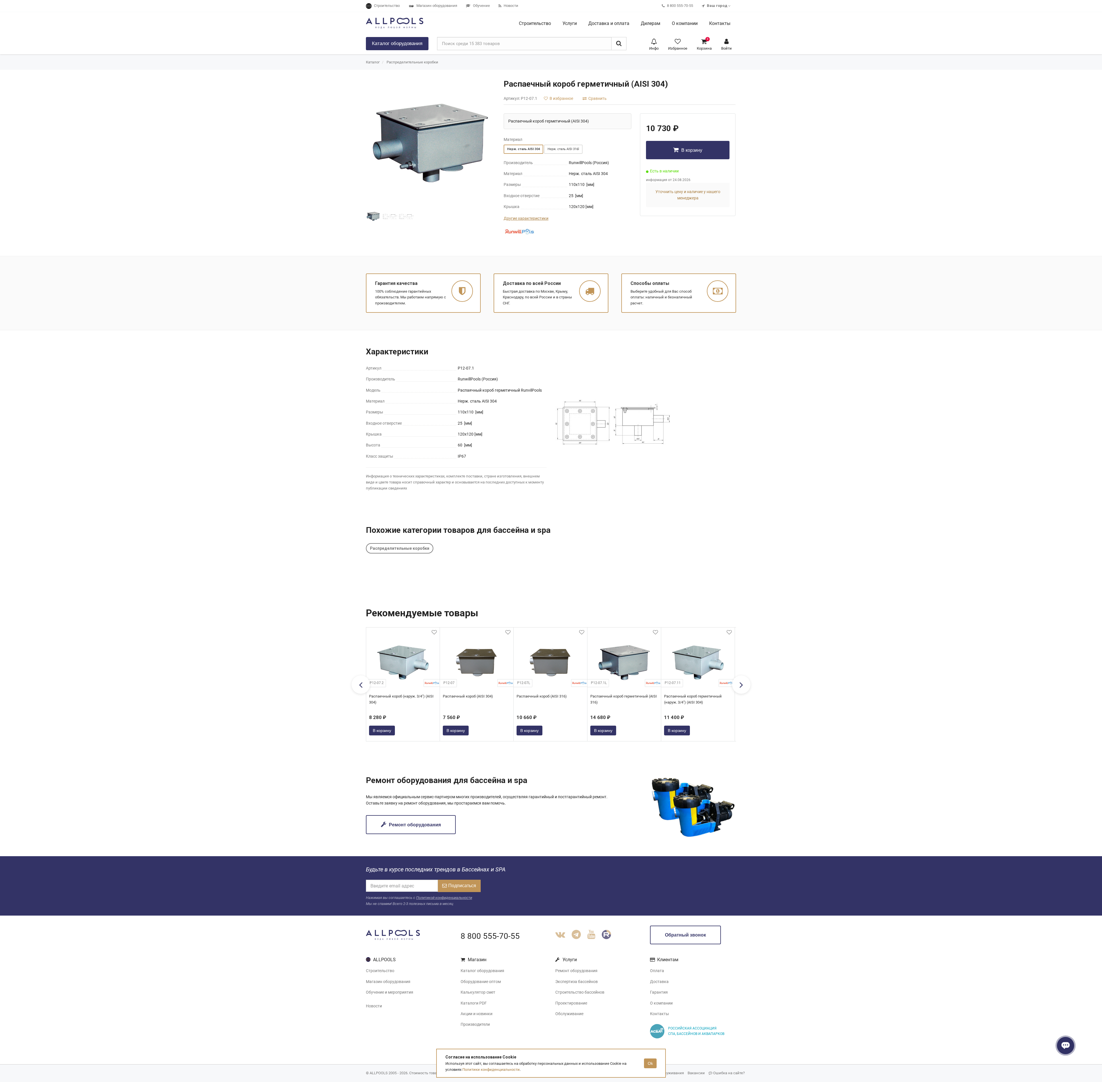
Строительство (380, 970)
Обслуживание (569, 1013)
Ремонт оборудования (414, 824)
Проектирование (571, 1003)
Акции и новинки (476, 1013)
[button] (654, 43)
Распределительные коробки (412, 62)
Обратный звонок (685, 935)
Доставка (659, 981)
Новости (374, 1006)
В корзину (691, 150)
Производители (475, 1024)
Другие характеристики (526, 218)
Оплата (657, 970)
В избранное (561, 98)
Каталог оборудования (482, 970)
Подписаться (462, 885)
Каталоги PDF (474, 1003)
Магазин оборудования (388, 981)
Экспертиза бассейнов (576, 981)
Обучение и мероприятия (389, 992)
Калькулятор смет (478, 992)
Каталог (397, 43)
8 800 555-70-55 (490, 936)
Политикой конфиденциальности (444, 897)
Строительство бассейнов (579, 992)
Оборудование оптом (481, 981)
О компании (661, 1003)
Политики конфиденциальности (491, 1069)
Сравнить (597, 98)
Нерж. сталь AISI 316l (563, 149)
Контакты (659, 1013)
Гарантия (659, 992)
